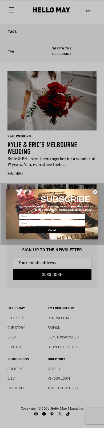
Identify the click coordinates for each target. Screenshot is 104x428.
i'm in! (52, 229)
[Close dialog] (95, 192)
